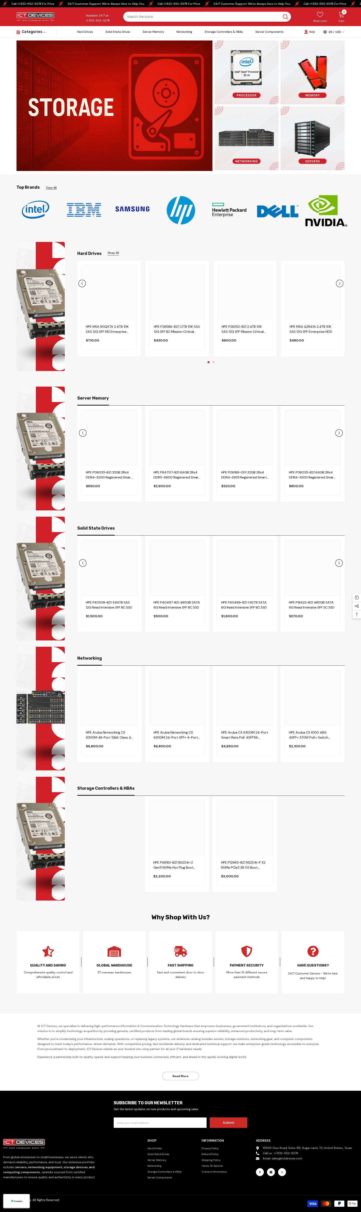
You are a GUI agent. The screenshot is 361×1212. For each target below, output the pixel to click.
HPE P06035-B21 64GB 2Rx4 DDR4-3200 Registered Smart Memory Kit (312, 475)
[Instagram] (271, 1172)
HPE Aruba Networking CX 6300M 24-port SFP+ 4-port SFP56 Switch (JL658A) (176, 735)
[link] (309, 31)
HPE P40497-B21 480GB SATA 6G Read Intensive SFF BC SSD (177, 605)
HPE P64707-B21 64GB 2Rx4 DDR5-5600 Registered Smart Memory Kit (177, 475)
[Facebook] (260, 1172)
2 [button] (213, 362)
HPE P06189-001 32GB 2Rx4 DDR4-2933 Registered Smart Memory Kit (244, 475)
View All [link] (51, 188)
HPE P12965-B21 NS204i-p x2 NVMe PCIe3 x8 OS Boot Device (243, 865)
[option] (35, 209)
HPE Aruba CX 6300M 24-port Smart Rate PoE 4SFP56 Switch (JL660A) (244, 735)
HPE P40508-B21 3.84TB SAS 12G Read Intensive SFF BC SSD (109, 605)
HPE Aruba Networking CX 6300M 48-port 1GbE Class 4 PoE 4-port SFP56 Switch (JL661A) (108, 735)
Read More (180, 1076)
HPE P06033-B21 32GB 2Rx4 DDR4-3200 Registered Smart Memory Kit (109, 475)
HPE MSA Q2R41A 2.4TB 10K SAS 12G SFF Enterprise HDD (311, 329)
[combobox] (201, 17)
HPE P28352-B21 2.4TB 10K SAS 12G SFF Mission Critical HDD (243, 329)
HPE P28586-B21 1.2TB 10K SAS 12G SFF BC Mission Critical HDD (177, 329)
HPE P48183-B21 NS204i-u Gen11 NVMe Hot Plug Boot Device (173, 865)
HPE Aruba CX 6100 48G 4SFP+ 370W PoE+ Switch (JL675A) (308, 735)
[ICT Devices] (132, 210)
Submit (228, 1122)
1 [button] (208, 362)
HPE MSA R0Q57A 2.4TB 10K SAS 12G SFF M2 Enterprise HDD (107, 329)
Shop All (113, 253)
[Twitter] (282, 1172)
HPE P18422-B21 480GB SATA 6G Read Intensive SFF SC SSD (311, 605)
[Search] (207, 17)
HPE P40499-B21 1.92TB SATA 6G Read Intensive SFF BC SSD (244, 605)
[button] (82, 283)
